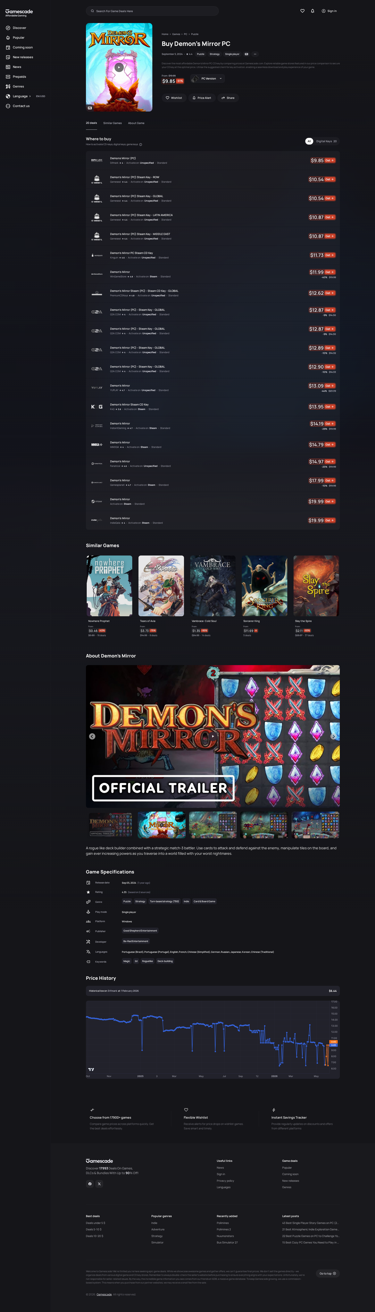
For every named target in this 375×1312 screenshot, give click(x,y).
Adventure (157, 1229)
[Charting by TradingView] (91, 1069)
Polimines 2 (224, 1229)
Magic (126, 961)
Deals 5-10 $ (93, 1229)
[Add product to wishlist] (127, 631)
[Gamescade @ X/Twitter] (99, 1183)
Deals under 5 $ (95, 1223)
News (220, 1167)
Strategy (215, 54)
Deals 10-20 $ (94, 1236)
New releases (290, 1180)
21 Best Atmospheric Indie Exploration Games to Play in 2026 (311, 1229)
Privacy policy (225, 1180)
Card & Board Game (204, 901)
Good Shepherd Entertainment (140, 930)
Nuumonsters (225, 1236)
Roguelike (147, 961)
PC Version (209, 78)
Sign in (221, 1174)
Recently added (227, 1216)
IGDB (214, 1279)
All (309, 141)
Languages (223, 1187)
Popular (287, 1167)
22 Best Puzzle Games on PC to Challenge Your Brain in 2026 (311, 1236)
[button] (110, 825)
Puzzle (200, 54)
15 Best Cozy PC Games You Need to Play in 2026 (311, 1242)
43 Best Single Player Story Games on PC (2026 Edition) (311, 1223)
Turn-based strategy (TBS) (164, 901)
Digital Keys (326, 141)
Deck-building (165, 961)
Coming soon (290, 1174)
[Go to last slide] (92, 736)
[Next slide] (333, 736)
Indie (186, 901)
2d (136, 961)
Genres (286, 1187)
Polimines (223, 1223)
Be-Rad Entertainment (135, 941)
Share (230, 98)
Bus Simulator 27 (227, 1242)
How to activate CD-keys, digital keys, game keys (112, 144)
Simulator (157, 1242)
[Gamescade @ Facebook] (90, 1183)
